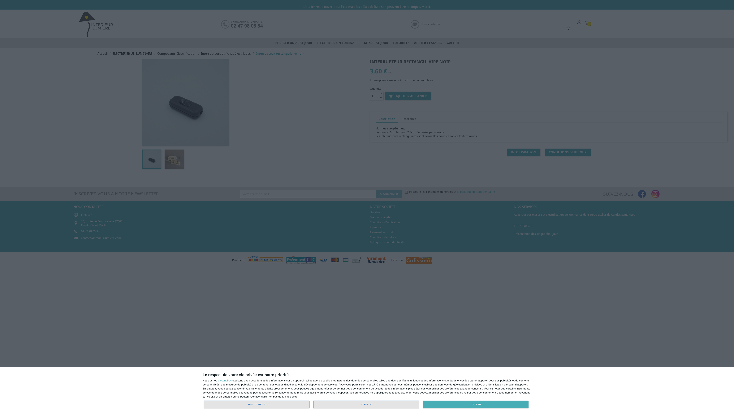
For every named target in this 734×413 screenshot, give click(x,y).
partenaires (225, 380)
